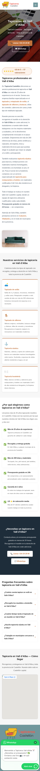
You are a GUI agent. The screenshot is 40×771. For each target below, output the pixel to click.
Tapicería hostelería (12, 376)
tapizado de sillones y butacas (14, 105)
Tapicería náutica (11, 348)
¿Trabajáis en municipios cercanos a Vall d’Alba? (19, 637)
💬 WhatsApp (20, 49)
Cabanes (22, 216)
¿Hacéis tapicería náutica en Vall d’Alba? (17, 626)
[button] (35, 742)
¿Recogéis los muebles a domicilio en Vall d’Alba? (18, 604)
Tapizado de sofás (11, 289)
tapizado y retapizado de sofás (14, 101)
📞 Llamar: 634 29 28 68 (20, 43)
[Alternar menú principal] (35, 5)
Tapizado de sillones (12, 320)
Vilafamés (6, 219)
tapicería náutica (24, 159)
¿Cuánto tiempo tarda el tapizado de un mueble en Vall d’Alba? (18, 615)
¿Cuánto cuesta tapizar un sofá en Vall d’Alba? (18, 593)
